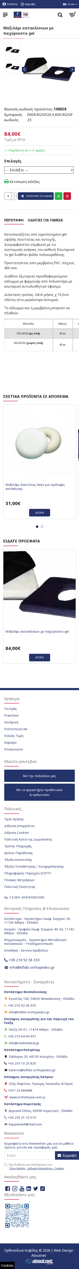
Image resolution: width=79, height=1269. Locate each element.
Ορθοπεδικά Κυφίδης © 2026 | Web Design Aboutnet (38, 1253)
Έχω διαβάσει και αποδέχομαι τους (36, 1166)
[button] (24, 69)
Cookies (7, 1265)
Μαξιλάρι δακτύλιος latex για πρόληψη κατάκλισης (34, 487)
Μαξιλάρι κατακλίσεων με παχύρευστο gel (37, 631)
